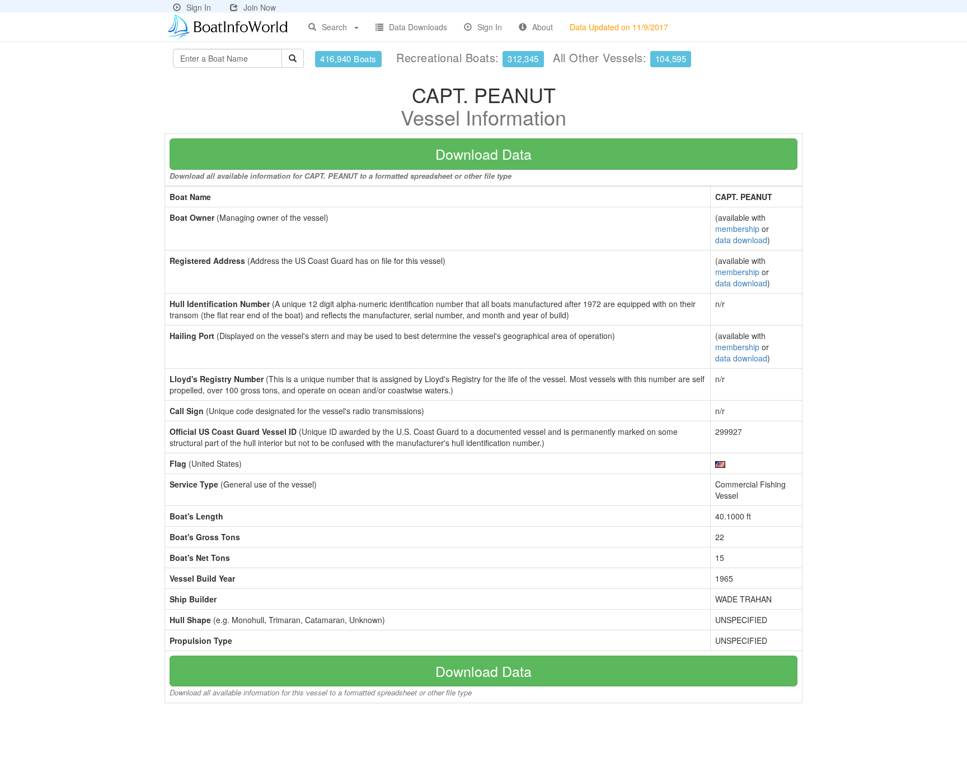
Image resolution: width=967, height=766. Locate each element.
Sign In (198, 7)
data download (741, 239)
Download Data (483, 153)
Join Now (259, 7)
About (542, 27)
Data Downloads (418, 27)
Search (334, 27)
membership (737, 228)
